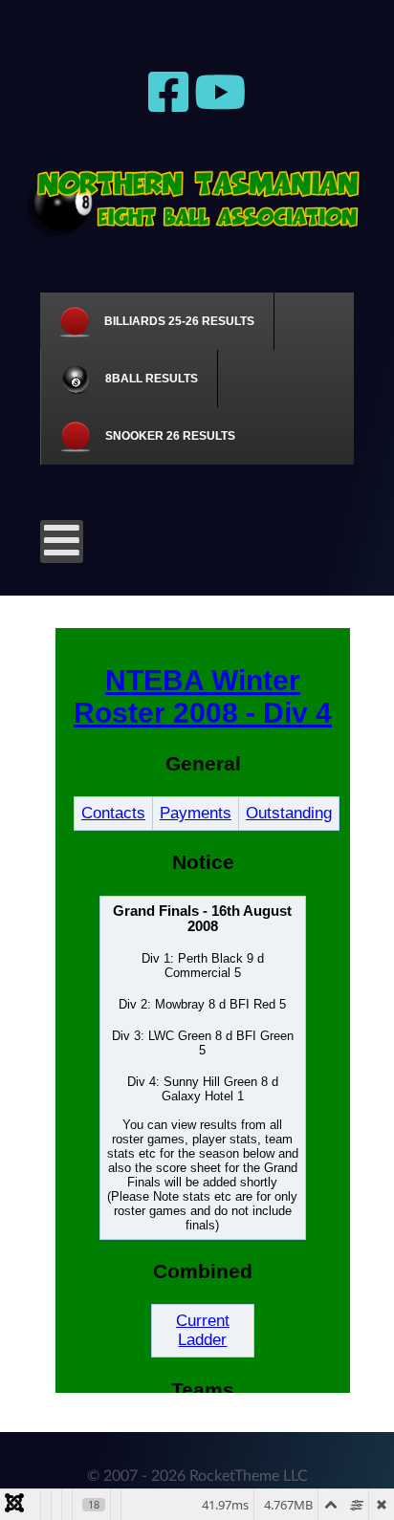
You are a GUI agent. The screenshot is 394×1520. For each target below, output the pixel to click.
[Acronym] (197, 200)
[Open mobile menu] (61, 541)
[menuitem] (157, 321)
